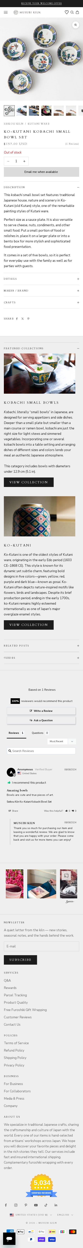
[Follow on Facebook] (6, 1205)
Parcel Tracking (15, 995)
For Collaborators (17, 1091)
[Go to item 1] (9, 110)
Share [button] (14, 810)
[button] (67, 810)
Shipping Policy (15, 1058)
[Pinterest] (28, 318)
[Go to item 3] (34, 110)
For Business (13, 1084)
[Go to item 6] (71, 110)
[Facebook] (16, 318)
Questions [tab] (37, 733)
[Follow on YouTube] (36, 1205)
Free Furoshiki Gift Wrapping (25, 1010)
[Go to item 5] (58, 110)
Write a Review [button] (43, 711)
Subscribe (20, 960)
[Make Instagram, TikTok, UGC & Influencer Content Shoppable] (70, 902)
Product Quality (16, 1002)
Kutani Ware (39, 123)
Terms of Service (16, 1043)
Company (11, 1106)
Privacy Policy (14, 1065)
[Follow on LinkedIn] (56, 1205)
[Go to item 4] (46, 110)
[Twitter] (22, 318)
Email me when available (41, 172)
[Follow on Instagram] (16, 1205)
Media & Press (14, 1098)
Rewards (10, 988)
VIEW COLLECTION (28, 482)
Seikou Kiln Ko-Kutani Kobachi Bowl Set (29, 802)
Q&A (7, 980)
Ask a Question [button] (43, 720)
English (63, 1214)
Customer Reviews (18, 1017)
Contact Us (12, 1024)
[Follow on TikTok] (46, 1205)
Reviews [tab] (14, 733)
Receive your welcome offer (41, 3)
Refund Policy (14, 1050)
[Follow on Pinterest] (26, 1205)
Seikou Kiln (14, 123)
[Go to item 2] (21, 110)
